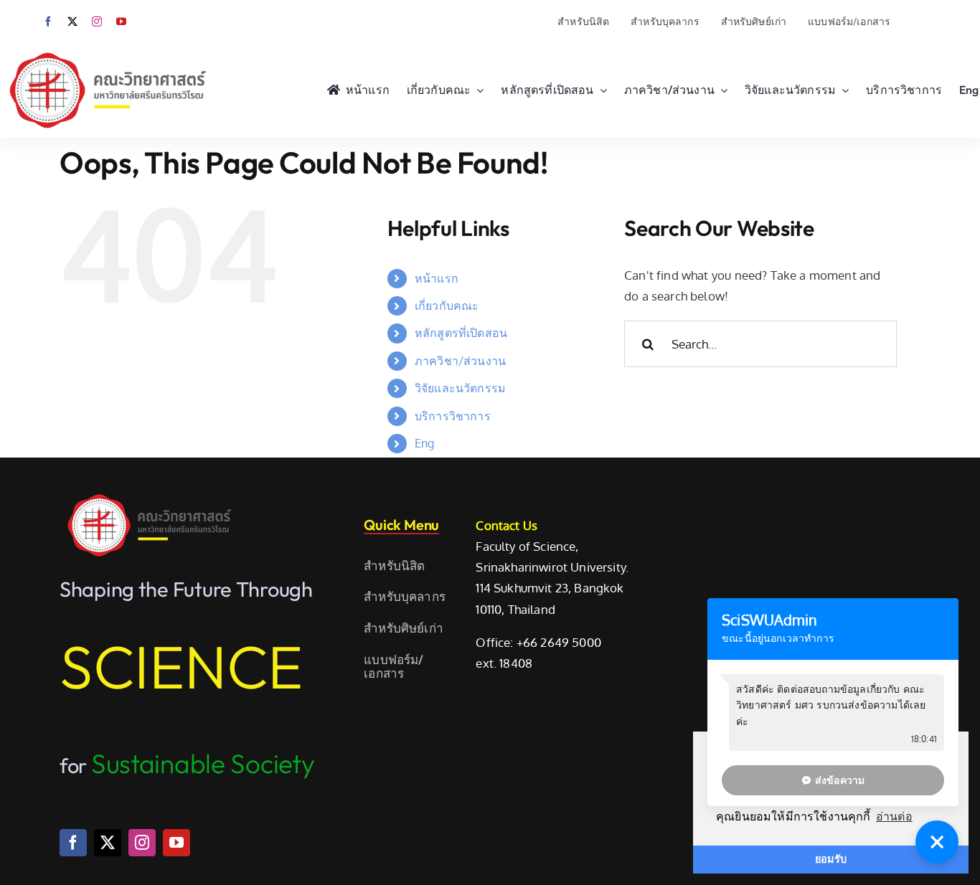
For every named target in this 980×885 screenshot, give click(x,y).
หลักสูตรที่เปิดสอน (461, 333)
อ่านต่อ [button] (894, 816)
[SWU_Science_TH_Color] (107, 49)
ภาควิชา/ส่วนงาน (460, 361)
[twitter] (72, 21)
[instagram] (97, 21)
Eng (425, 443)
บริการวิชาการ (453, 416)
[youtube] (121, 21)
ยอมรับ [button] (831, 859)
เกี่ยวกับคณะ (447, 305)
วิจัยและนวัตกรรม (460, 388)
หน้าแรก (436, 278)
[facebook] (48, 21)
